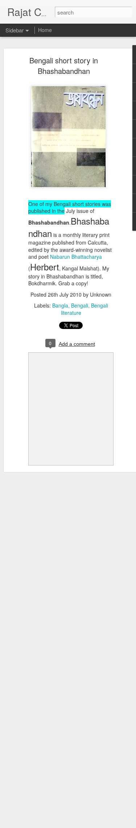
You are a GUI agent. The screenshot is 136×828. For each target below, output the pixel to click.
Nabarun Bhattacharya (76, 256)
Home (45, 29)
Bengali (79, 305)
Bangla (60, 305)
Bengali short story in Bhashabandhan (63, 65)
